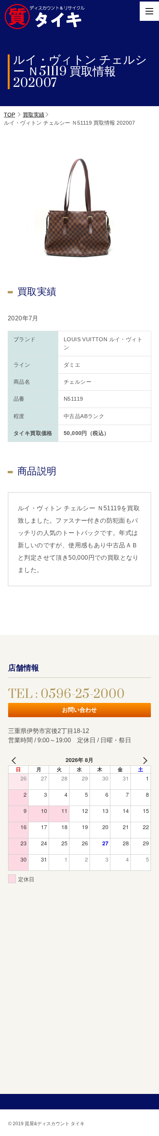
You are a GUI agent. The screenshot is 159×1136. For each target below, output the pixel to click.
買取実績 (33, 115)
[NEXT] (143, 760)
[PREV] (15, 760)
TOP (9, 115)
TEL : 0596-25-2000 (66, 694)
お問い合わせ (79, 709)
